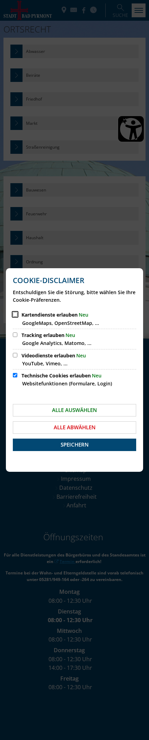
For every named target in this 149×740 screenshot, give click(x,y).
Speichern (75, 444)
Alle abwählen (75, 427)
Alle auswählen (74, 409)
